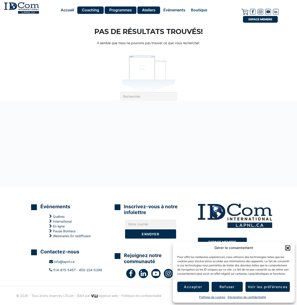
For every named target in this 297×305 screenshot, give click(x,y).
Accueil (67, 10)
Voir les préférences (267, 287)
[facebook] (253, 11)
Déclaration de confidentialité (247, 297)
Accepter (193, 287)
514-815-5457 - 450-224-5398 (77, 270)
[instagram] (260, 11)
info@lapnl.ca (63, 262)
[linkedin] (145, 275)
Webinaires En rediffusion (71, 236)
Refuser (227, 287)
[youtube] (268, 11)
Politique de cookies (212, 297)
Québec (58, 216)
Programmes (120, 10)
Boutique (199, 10)
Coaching (90, 10)
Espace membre (260, 19)
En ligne (58, 226)
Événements (174, 10)
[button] (287, 248)
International (62, 221)
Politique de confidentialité (141, 296)
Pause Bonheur (64, 231)
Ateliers (148, 10)
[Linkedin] (276, 11)
